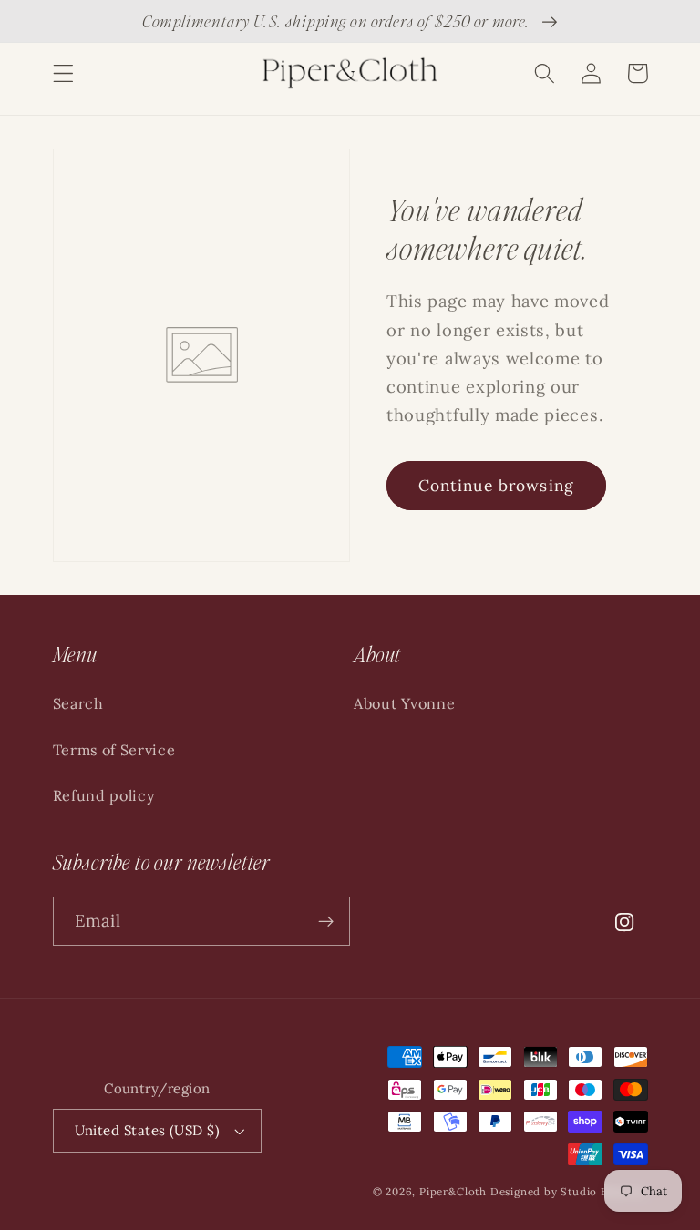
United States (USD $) (148, 1130)
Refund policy (104, 795)
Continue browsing (496, 486)
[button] (63, 73)
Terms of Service (114, 750)
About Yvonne (404, 703)
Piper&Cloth (454, 1191)
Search (78, 703)
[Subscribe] (326, 921)
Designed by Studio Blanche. (569, 1191)
